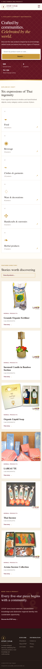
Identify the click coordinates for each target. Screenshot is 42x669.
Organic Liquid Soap (14, 419)
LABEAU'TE (10, 468)
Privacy (32, 644)
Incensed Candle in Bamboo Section (17, 368)
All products (22, 641)
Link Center (22, 647)
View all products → (9, 275)
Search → (21, 56)
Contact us (33, 641)
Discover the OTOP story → (9, 619)
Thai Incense (10, 517)
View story (8, 325)
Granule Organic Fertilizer (16, 317)
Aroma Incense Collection (16, 567)
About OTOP (23, 644)
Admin (31, 647)
